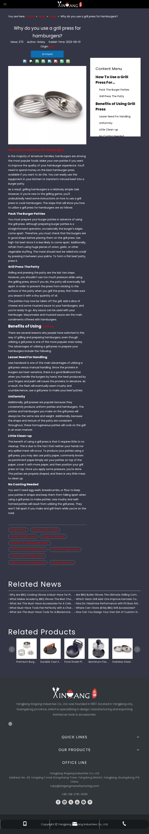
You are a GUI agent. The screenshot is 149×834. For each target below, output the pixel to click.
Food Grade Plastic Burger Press (74, 662)
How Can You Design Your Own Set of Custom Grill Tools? (107, 612)
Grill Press (48, 326)
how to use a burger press (27, 556)
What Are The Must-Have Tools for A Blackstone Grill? (41, 612)
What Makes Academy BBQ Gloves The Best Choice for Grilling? (41, 599)
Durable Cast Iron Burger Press (50, 662)
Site (51, 46)
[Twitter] (71, 802)
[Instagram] (83, 802)
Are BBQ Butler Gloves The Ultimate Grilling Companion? (107, 595)
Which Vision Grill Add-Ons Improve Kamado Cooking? (107, 599)
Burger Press (18, 530)
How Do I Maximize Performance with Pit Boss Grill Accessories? (107, 603)
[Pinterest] (90, 802)
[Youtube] (77, 802)
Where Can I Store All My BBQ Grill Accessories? (105, 608)
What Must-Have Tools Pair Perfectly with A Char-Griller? (41, 608)
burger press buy (62, 562)
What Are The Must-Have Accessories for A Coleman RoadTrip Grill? (41, 603)
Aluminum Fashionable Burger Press (98, 662)
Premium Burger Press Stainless (26, 662)
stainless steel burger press (28, 549)
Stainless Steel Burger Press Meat (122, 662)
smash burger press (23, 536)
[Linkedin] (64, 802)
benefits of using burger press (30, 543)
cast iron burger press (65, 549)
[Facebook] (58, 802)
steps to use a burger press (28, 562)
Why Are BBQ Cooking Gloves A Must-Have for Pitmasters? (41, 595)
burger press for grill (45, 530)
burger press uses (53, 536)
